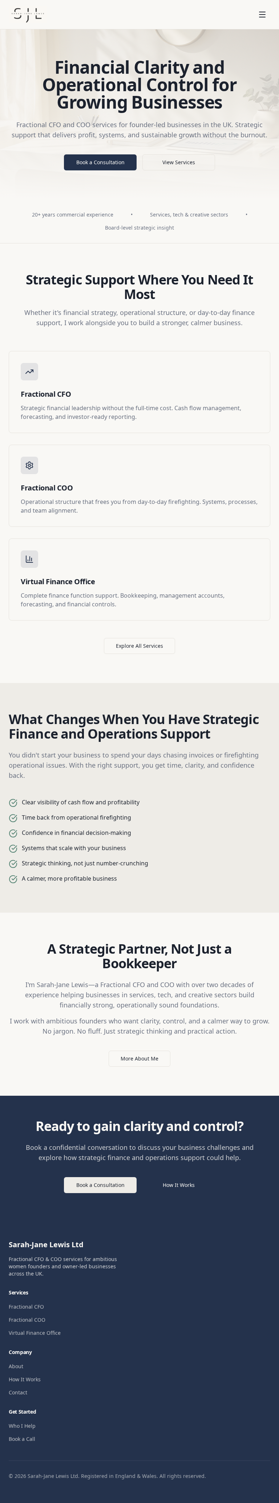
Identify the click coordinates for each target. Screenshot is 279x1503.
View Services (178, 162)
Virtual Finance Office (35, 1332)
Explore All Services (139, 645)
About (16, 1366)
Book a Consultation (100, 162)
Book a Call (22, 1438)
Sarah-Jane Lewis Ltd (46, 1244)
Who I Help (22, 1425)
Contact (18, 1392)
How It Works (179, 1184)
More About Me (139, 1058)
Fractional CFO (26, 1306)
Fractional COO (27, 1319)
